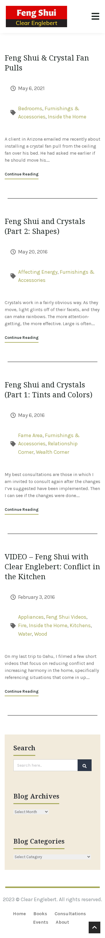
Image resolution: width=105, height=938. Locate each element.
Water (25, 634)
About (62, 922)
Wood (40, 634)
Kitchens (80, 625)
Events (40, 922)
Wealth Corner (52, 452)
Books (40, 913)
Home (19, 913)
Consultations (70, 913)
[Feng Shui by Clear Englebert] (36, 16)
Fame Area (30, 435)
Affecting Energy (37, 272)
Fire (22, 625)
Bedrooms (30, 108)
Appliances (31, 617)
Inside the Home (67, 116)
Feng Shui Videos (66, 617)
